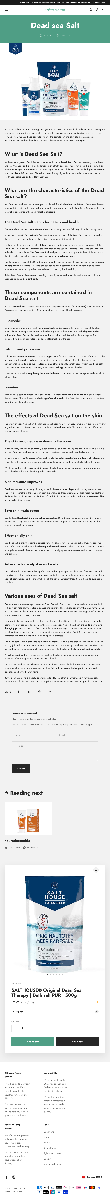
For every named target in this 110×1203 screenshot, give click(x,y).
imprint (47, 1142)
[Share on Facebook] (18, 692)
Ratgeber (96, 2)
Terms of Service (79, 724)
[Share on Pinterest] (39, 692)
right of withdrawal (53, 1153)
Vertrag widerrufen (52, 1164)
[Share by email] (50, 692)
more (54, 1087)
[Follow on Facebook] (6, 1177)
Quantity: (15, 1021)
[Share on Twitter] (29, 692)
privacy (47, 1137)
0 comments (65, 35)
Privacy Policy (62, 724)
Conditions (49, 1131)
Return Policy (50, 1148)
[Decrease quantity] (16, 1028)
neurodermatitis (17, 840)
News (103, 2)
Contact (47, 1158)
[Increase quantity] (29, 1028)
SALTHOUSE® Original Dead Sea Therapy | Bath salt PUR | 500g (46, 992)
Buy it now (77, 1041)
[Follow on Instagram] (14, 1177)
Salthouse (16, 983)
